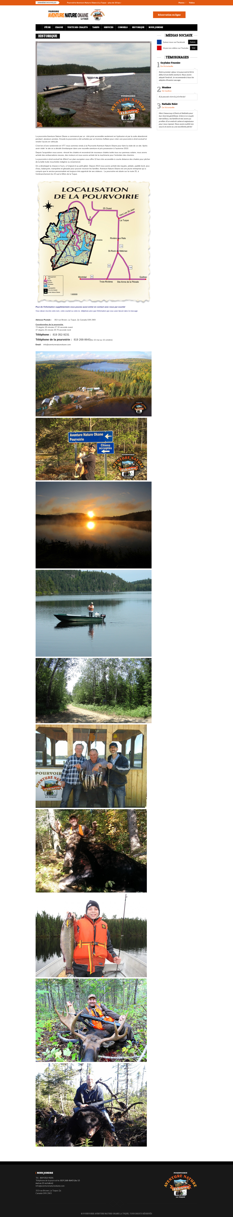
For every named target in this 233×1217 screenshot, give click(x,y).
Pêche (47, 27)
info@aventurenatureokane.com (57, 344)
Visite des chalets (77, 27)
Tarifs (95, 27)
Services (108, 27)
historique (138, 27)
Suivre (192, 42)
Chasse (59, 27)
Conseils (123, 27)
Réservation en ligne (169, 14)
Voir (193, 48)
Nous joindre (156, 27)
